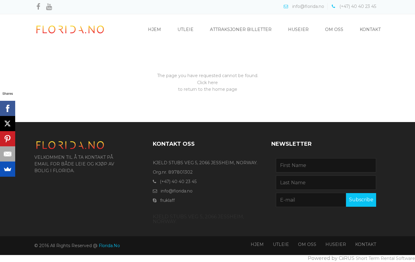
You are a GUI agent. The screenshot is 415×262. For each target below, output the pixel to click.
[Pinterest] (7, 138)
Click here (207, 82)
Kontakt (370, 29)
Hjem (154, 29)
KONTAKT (365, 244)
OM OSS (307, 244)
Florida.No (109, 245)
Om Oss (334, 29)
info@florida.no (177, 191)
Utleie (185, 29)
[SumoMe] (7, 169)
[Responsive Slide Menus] (70, 29)
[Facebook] (7, 108)
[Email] (7, 154)
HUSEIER (335, 244)
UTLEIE (281, 244)
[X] (7, 123)
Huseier (298, 29)
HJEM (257, 244)
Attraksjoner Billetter (241, 29)
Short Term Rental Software (385, 258)
